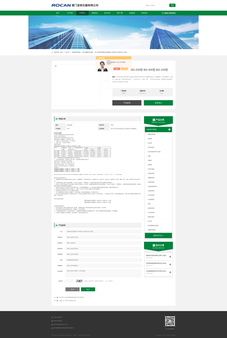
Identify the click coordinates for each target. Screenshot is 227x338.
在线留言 (132, 13)
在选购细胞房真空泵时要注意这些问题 (157, 271)
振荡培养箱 (151, 208)
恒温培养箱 (151, 173)
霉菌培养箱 (151, 177)
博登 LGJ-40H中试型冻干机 (67, 300)
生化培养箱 (151, 212)
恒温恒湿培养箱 (152, 186)
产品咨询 (126, 103)
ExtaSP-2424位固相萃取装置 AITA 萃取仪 (71, 297)
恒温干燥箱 (151, 169)
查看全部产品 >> (158, 235)
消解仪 (150, 160)
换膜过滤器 (151, 217)
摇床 (149, 204)
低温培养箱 (151, 182)
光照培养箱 (151, 190)
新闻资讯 (95, 13)
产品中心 (82, 13)
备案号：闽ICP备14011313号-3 (81, 335)
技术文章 (107, 13)
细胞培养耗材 (152, 134)
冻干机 (150, 221)
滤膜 (149, 156)
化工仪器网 (167, 335)
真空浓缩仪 (151, 147)
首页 (57, 13)
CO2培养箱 (151, 195)
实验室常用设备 (76, 52)
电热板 (150, 164)
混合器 (150, 143)
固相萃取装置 (152, 230)
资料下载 (120, 13)
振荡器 (150, 138)
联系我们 (145, 13)
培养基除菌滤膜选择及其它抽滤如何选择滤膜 (157, 263)
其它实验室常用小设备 (154, 151)
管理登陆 (173, 335)
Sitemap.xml (159, 335)
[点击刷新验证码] (79, 281)
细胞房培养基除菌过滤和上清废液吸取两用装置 (157, 255)
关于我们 (70, 13)
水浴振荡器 (151, 199)
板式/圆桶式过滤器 (88, 52)
